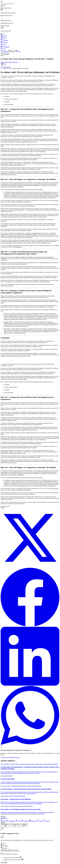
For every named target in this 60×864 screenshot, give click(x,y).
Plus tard (16, 850)
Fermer (2, 822)
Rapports (16, 62)
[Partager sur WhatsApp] (30, 744)
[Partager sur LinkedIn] (30, 685)
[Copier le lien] (1, 746)
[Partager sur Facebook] (30, 626)
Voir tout (3, 816)
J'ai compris (4, 862)
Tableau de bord (5, 62)
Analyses (11, 62)
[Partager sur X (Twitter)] (30, 567)
